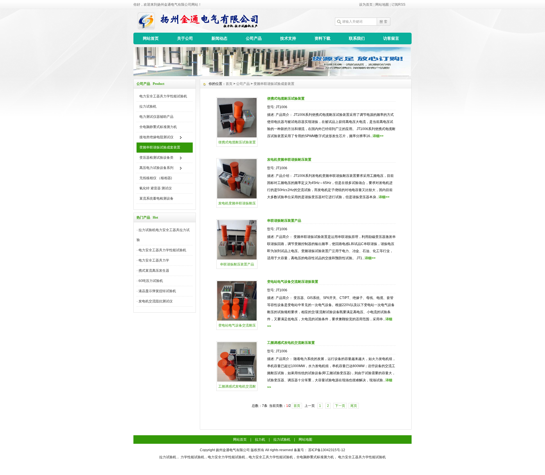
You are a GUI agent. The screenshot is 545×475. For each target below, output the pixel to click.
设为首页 (366, 5)
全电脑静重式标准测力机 (158, 127)
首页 (229, 84)
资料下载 (322, 38)
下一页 (340, 406)
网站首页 (151, 38)
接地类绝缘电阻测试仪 (156, 137)
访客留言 (391, 38)
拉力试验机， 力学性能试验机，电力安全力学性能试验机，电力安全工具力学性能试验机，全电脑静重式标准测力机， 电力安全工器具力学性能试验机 (272, 457)
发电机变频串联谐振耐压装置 (289, 160)
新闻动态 (219, 38)
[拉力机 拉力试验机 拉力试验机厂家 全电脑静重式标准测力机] (272, 74)
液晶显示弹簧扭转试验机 (157, 291)
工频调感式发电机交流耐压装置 (291, 343)
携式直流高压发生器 (154, 271)
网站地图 (382, 5)
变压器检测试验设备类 (156, 158)
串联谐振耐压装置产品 (284, 221)
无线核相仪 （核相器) (155, 178)
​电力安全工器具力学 (154, 260)
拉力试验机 (147, 106)
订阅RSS (398, 5)
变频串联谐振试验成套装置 (159, 147)
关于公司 (185, 38)
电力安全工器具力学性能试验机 (163, 96)
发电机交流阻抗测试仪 (156, 301)
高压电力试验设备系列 (156, 168)
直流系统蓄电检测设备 (156, 198)
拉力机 (260, 439)
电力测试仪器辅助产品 (156, 117)
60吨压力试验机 (151, 281)
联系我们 (357, 38)
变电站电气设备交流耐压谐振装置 (292, 282)
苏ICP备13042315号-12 (326, 450)
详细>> (378, 136)
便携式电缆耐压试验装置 (286, 99)
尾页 (353, 406)
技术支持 (288, 38)
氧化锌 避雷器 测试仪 (155, 188)
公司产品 (254, 38)
